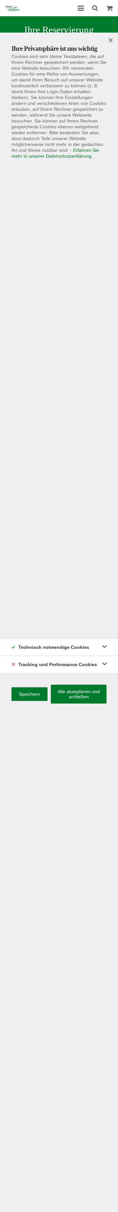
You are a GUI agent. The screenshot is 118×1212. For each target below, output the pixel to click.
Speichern (29, 694)
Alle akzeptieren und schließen (79, 694)
